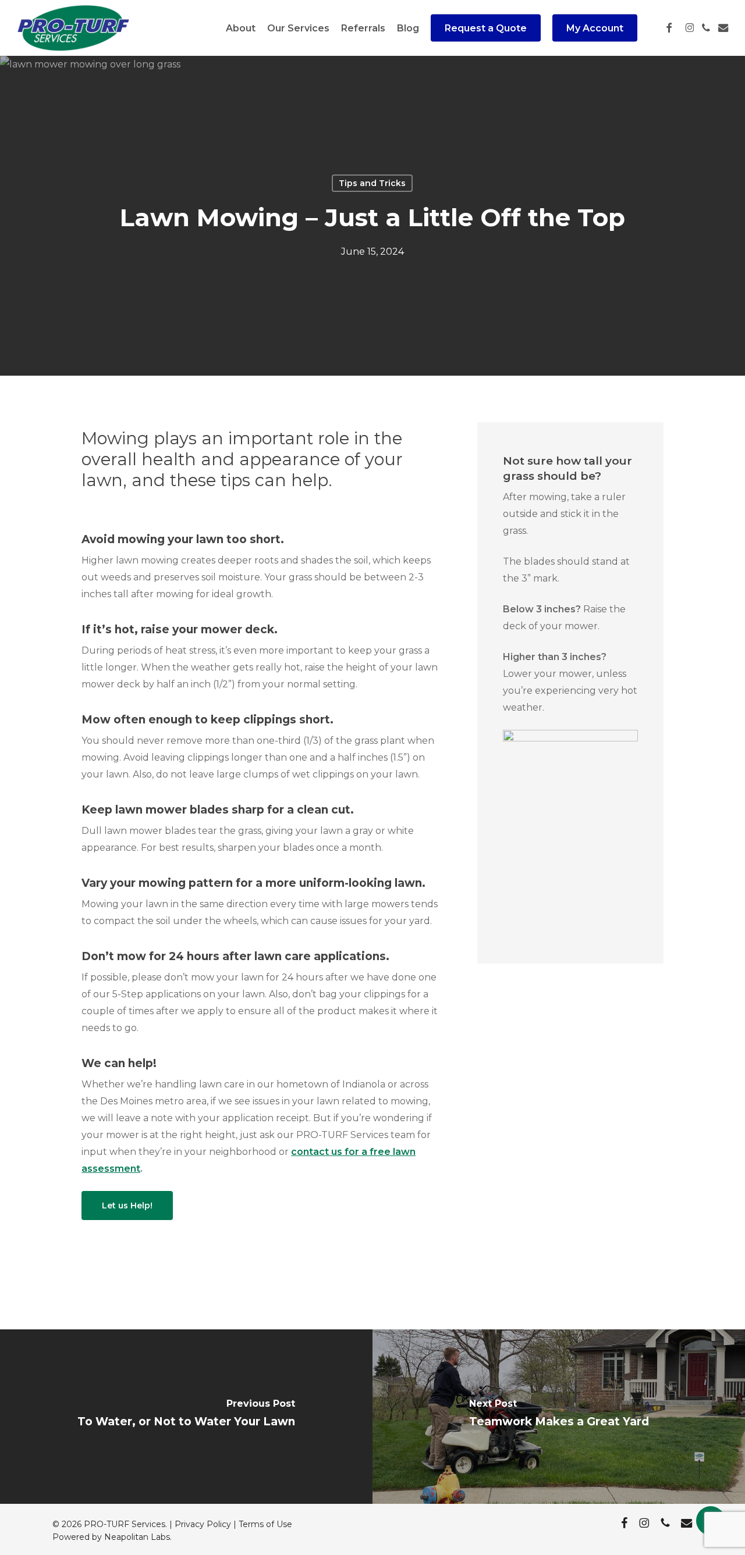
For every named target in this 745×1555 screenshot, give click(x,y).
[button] (127, 1205)
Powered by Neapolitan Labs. (112, 1537)
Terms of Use (265, 1524)
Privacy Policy (203, 1524)
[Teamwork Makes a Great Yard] (558, 1416)
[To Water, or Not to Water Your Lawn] (186, 1416)
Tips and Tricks (372, 183)
